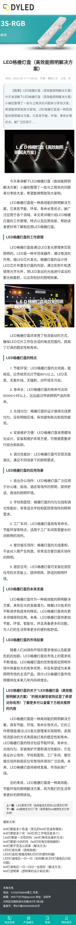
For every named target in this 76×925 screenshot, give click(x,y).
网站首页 (66, 922)
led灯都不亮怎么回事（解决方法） (26, 846)
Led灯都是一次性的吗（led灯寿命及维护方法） (34, 837)
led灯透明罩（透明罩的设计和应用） (27, 871)
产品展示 (28, 922)
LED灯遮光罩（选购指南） (20, 850)
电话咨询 (9, 922)
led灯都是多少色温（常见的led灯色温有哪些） (33, 829)
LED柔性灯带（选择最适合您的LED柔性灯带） (43, 805)
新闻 (47, 922)
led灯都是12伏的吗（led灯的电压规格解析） (32, 841)
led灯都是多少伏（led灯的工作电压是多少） (32, 833)
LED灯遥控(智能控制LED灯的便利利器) (29, 854)
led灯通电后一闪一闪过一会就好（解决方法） (33, 867)
